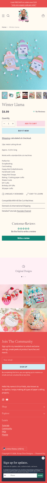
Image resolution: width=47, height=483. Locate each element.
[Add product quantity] (13, 123)
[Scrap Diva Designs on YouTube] (7, 400)
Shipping (6, 138)
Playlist (5, 434)
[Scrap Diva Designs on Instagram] (3, 400)
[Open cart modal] (43, 15)
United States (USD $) (15, 449)
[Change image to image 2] (11, 95)
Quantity (6, 118)
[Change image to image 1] (4, 95)
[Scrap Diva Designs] (23, 15)
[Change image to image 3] (18, 95)
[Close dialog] (43, 458)
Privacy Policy (31, 472)
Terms (36, 472)
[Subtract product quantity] (4, 123)
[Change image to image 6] (39, 95)
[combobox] (6, 476)
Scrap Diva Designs (25, 453)
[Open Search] (8, 15)
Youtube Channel (24, 211)
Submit (40, 475)
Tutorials (5, 425)
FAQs (4, 431)
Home (4, 27)
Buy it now (23, 130)
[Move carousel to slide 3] (25, 276)
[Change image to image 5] (32, 95)
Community (7, 428)
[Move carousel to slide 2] (23, 276)
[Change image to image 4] (25, 95)
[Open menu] (3, 15)
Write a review (23, 238)
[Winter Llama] (23, 60)
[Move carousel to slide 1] (21, 276)
